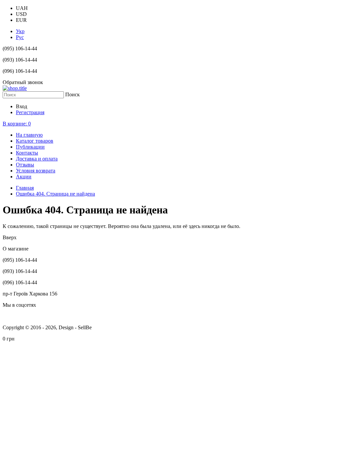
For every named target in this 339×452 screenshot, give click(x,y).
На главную (29, 135)
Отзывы (25, 164)
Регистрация (30, 112)
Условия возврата (35, 170)
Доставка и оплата (37, 158)
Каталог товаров (34, 141)
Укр (20, 31)
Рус (20, 37)
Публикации (30, 147)
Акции (23, 176)
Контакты (27, 153)
